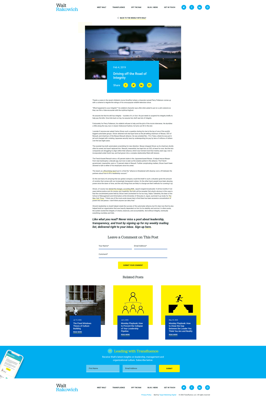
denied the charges (116, 189)
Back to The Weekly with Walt (133, 18)
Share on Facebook (125, 85)
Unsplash (179, 26)
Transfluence (118, 7)
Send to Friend (149, 85)
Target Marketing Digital (167, 395)
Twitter (183, 7)
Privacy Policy (146, 395)
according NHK (128, 189)
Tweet (133, 85)
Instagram (207, 7)
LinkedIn (199, 7)
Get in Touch (169, 7)
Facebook (191, 7)
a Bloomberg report (110, 171)
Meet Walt (101, 7)
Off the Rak (136, 7)
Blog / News (153, 7)
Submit (169, 368)
